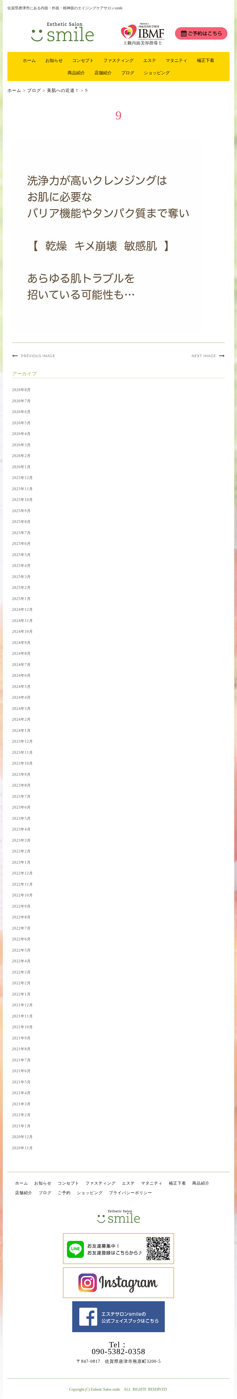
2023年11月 (22, 752)
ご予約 (64, 1192)
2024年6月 (21, 675)
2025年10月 (22, 500)
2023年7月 (21, 796)
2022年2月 (21, 983)
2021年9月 (21, 1038)
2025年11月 (22, 489)
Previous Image (38, 356)
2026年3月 (21, 445)
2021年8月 (21, 1049)
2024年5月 (21, 686)
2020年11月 (22, 1148)
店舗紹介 (103, 73)
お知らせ (54, 60)
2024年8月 (21, 653)
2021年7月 (21, 1060)
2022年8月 (21, 917)
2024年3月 (21, 708)
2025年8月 (21, 522)
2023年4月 (21, 829)
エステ (149, 60)
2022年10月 (22, 895)
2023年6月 (21, 807)
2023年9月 (21, 774)
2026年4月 (21, 434)
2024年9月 (21, 643)
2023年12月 (22, 741)
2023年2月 (21, 851)
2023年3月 (21, 840)
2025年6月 (21, 544)
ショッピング (157, 73)
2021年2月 (21, 1115)
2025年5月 (21, 555)
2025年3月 (21, 577)
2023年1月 (21, 862)
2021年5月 (21, 1082)
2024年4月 (21, 697)
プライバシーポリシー (130, 1192)
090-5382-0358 (118, 1351)
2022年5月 (21, 950)
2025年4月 (21, 565)
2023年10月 (22, 763)
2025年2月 (21, 587)
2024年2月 (21, 719)
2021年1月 (21, 1126)
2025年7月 (21, 533)
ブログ (127, 73)
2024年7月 (21, 665)
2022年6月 (21, 939)
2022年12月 (22, 873)
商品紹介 (76, 73)
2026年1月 (21, 467)
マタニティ (176, 60)
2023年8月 (21, 785)
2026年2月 (21, 456)
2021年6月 (21, 1071)
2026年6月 (21, 412)
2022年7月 (21, 928)
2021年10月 (22, 1027)
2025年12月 (22, 478)
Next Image (204, 356)
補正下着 (205, 60)
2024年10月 (22, 631)
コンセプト (83, 60)
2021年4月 (21, 1093)
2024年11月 (22, 621)
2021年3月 (21, 1104)
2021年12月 (22, 1005)
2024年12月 (22, 609)
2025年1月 (21, 599)
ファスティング (118, 60)
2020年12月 (22, 1137)
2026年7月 (21, 401)
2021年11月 (22, 1016)
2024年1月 (21, 730)
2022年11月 (22, 884)
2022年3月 (21, 972)
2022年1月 (21, 994)
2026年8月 (21, 390)
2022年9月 (21, 906)
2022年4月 (21, 961)
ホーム (29, 60)
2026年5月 (21, 423)
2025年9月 (21, 511)
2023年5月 (21, 818)
